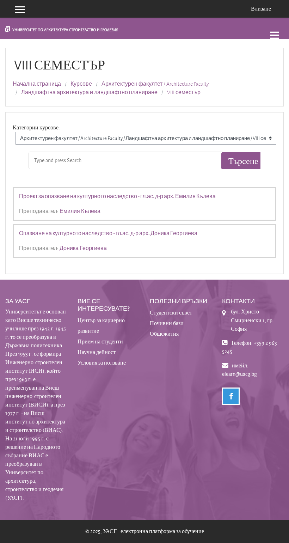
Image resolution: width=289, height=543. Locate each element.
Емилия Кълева (80, 210)
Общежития (164, 333)
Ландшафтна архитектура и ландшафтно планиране (89, 92)
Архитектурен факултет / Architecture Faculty (155, 83)
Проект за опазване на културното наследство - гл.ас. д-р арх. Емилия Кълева (117, 196)
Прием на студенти (100, 341)
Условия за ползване (102, 362)
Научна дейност (97, 352)
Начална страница (37, 83)
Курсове (81, 83)
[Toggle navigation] (274, 31)
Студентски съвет (171, 312)
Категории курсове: (36, 127)
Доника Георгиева (83, 247)
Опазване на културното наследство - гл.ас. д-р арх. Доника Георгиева (108, 233)
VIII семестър (184, 92)
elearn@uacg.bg (239, 374)
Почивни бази (167, 323)
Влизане (261, 8)
